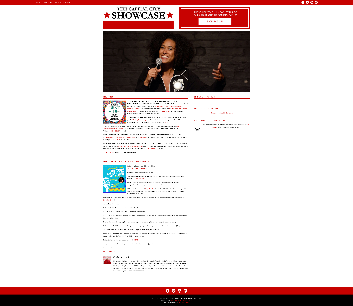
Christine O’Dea (108, 200)
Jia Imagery (184, 302)
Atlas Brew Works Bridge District (130, 146)
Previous (100, 63)
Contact (67, 2)
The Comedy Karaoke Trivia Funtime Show (120, 137)
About (39, 2)
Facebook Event (140, 168)
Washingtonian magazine (141, 120)
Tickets (130, 168)
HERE (166, 122)
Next (252, 63)
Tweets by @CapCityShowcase (222, 113)
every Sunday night (161, 106)
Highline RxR (142, 137)
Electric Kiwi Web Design (181, 300)
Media (58, 2)
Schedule (48, 2)
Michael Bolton (165, 111)
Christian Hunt (140, 178)
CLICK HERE (114, 131)
